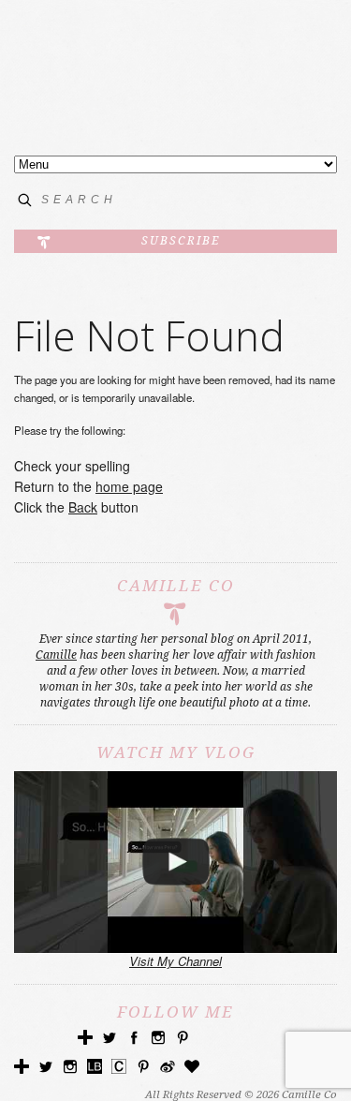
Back (82, 507)
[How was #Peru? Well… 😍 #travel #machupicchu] (175, 862)
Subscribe (180, 240)
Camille (56, 655)
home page (129, 486)
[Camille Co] (175, 99)
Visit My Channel (175, 961)
